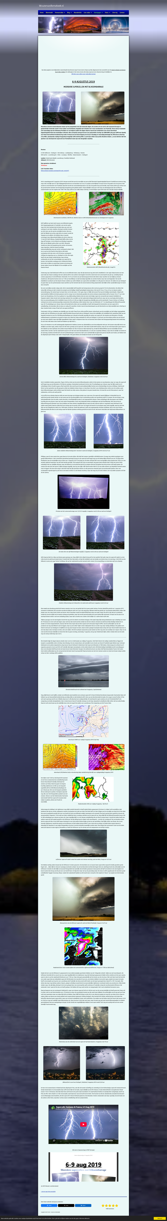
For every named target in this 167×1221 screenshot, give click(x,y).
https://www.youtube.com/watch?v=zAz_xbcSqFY (55, 170)
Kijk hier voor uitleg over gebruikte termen (84, 74)
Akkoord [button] (160, 1218)
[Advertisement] (96, 50)
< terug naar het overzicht (48, 1191)
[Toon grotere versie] (61, 203)
